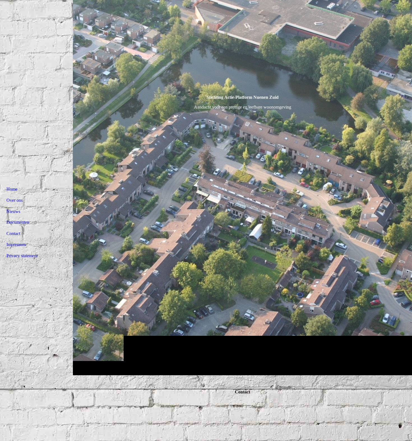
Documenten (17, 222)
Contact (13, 233)
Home (11, 189)
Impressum (16, 244)
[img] (242, 187)
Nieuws (13, 211)
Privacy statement (22, 255)
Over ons (14, 200)
